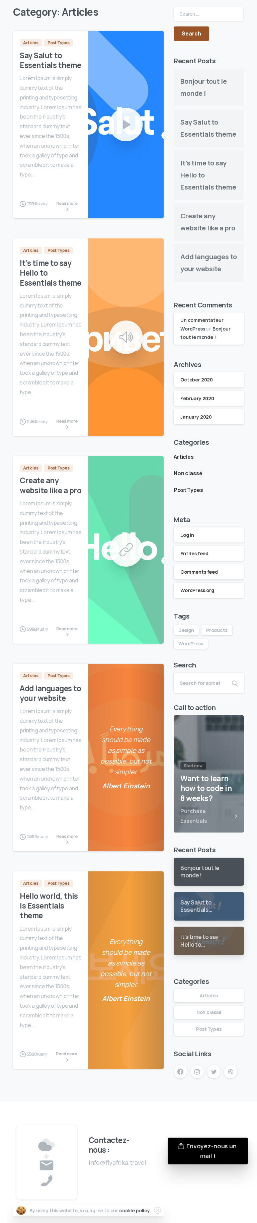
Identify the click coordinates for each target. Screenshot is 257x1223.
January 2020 (196, 417)
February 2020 (197, 398)
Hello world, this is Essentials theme (49, 906)
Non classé (188, 473)
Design (186, 630)
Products (217, 630)
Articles (184, 456)
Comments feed (199, 572)
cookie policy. (135, 1210)
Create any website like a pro (50, 485)
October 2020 (196, 379)
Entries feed (194, 553)
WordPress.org (197, 590)
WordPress (190, 643)
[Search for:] (208, 14)
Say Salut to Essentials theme (50, 60)
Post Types (188, 490)
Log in (187, 535)
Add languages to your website (50, 693)
